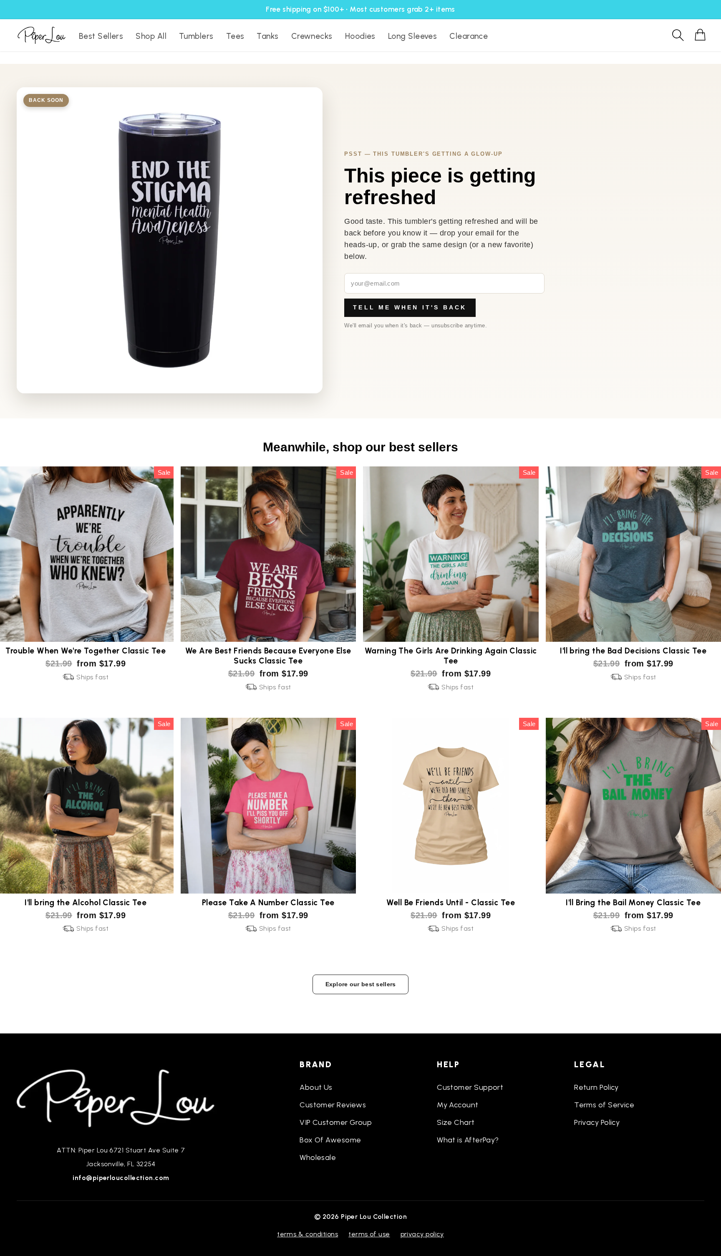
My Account (458, 1104)
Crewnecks (312, 36)
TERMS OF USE (369, 1234)
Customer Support (470, 1087)
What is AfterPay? (468, 1140)
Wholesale (318, 1157)
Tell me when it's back (409, 307)
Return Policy (596, 1087)
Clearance (468, 36)
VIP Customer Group (336, 1122)
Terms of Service (604, 1104)
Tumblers (196, 36)
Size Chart (456, 1122)
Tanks (267, 36)
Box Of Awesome (330, 1140)
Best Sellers (101, 36)
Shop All (151, 36)
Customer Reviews (333, 1104)
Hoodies (360, 36)
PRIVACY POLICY (422, 1234)
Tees (235, 36)
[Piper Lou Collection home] (121, 1097)
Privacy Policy (597, 1122)
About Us (316, 1087)
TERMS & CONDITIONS (307, 1234)
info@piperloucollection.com (121, 1178)
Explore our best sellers (360, 984)
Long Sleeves (412, 36)
